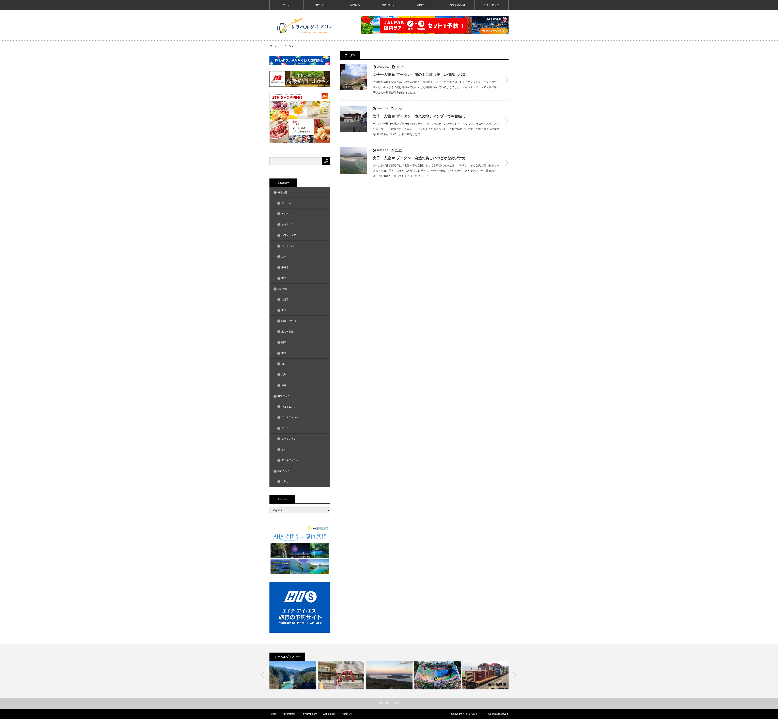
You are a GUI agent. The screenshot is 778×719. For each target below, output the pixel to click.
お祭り (285, 481)
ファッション (288, 438)
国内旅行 (355, 4)
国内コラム (423, 4)
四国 (283, 363)
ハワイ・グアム (289, 235)
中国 (283, 353)
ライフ (285, 449)
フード (285, 428)
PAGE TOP (392, 703)
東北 (283, 310)
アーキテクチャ (289, 460)
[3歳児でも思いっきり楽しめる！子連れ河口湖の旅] (437, 675)
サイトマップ (491, 4)
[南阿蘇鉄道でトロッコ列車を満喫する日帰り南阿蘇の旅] (485, 675)
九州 (283, 374)
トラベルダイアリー (476, 714)
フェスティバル (289, 417)
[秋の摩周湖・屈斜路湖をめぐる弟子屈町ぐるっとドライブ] (389, 675)
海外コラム (388, 4)
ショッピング (288, 406)
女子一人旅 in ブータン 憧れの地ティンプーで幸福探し (419, 116)
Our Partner (288, 714)
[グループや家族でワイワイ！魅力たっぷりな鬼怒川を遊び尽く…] (292, 675)
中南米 (285, 267)
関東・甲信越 (288, 320)
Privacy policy (309, 714)
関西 (283, 342)
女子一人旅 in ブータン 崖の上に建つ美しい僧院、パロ (419, 75)
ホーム (287, 4)
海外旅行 (320, 4)
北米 (283, 256)
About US (347, 714)
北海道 (285, 299)
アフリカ (286, 203)
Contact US (329, 714)
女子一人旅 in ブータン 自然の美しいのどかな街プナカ (419, 158)
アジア (400, 66)
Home (272, 714)
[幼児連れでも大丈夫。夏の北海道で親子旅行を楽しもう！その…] (341, 675)
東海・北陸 (287, 331)
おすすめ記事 (457, 4)
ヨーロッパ (287, 246)
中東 (283, 278)
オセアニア (287, 224)
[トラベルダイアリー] (305, 25)
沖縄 (283, 385)
